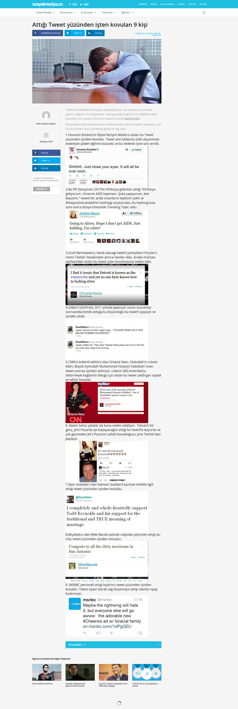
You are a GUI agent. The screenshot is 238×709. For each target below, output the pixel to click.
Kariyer (181, 4)
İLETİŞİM (203, 4)
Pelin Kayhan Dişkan (46, 123)
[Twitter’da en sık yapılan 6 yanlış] (146, 672)
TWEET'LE (78, 33)
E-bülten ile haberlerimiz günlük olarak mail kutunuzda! (46, 179)
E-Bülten (192, 4)
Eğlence (125, 12)
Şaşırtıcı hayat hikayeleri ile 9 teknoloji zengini (113, 684)
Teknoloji (107, 12)
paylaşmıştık (132, 118)
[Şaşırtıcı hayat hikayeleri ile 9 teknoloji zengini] (113, 672)
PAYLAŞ (50, 33)
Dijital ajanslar (168, 4)
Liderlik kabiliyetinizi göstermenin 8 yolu (75, 684)
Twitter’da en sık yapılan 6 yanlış (145, 684)
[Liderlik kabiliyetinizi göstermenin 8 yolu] (80, 672)
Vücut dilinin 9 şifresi (42, 683)
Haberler (140, 33)
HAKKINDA (143, 4)
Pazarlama (66, 12)
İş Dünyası (87, 12)
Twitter (156, 35)
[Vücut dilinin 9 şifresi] (46, 672)
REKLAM (154, 4)
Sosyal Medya (44, 12)
